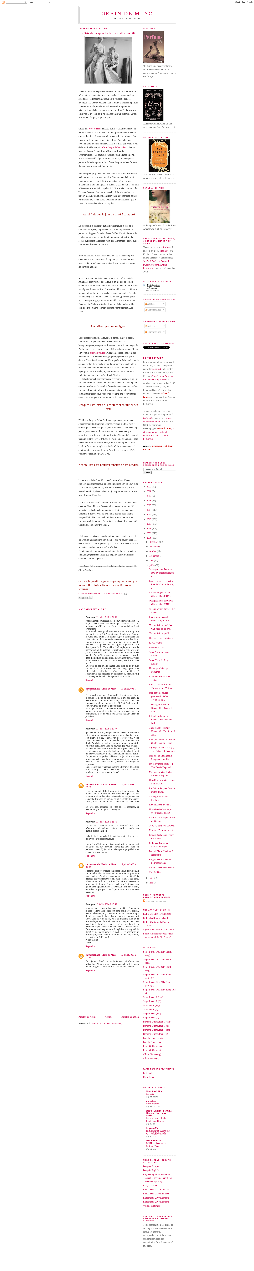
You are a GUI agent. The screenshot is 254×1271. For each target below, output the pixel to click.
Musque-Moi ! (153, 1128)
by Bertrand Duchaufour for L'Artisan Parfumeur (156, 265)
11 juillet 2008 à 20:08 (106, 617)
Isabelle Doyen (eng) (153, 1038)
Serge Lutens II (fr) (152, 1001)
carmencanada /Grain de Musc (101, 688)
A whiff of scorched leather (161, 867)
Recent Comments (152, 901)
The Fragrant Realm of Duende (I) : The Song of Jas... (162, 731)
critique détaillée (97, 353)
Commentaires (154, 309)
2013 (149, 514)
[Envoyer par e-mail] (79, 597)
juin (151, 878)
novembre (154, 546)
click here (166, 247)
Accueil (108, 1017)
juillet (152, 565)
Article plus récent (86, 1017)
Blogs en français (151, 1166)
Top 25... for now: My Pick (161, 825)
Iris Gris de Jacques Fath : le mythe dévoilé (106, 33)
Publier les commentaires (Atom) (107, 1023)
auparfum (151, 1101)
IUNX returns (155, 642)
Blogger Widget (162, 901)
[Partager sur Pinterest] (91, 597)
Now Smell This (154, 1091)
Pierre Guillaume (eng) (153, 1046)
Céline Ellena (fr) (151, 1058)
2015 (149, 505)
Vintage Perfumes (151, 1206)
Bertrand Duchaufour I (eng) (156, 1030)
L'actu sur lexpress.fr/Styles (152, 289)
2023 (149, 486)
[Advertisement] (127, 1264)
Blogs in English (151, 1170)
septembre (154, 556)
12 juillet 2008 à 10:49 (106, 904)
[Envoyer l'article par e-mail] (125, 594)
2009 (149, 533)
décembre (154, 542)
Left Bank (148, 1073)
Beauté (153, 288)
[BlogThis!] (82, 597)
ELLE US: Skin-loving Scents (157, 914)
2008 (149, 538)
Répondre (90, 680)
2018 (149, 491)
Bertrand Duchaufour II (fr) (156, 1026)
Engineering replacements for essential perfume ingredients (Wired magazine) (157, 1178)
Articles (150, 304)
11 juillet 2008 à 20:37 (106, 728)
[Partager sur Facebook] (88, 597)
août (151, 560)
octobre (153, 551)
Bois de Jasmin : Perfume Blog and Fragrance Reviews (159, 1113)
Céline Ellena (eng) (152, 1054)
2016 (149, 500)
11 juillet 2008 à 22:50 (106, 821)
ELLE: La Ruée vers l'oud (155, 918)
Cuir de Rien (155, 872)
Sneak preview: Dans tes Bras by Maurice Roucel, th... (161, 573)
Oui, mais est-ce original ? (161, 638)
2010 (149, 528)
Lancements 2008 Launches (156, 1201)
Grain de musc (127, 13)
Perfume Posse (153, 1140)
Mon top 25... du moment (161, 830)
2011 (149, 524)
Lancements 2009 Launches (156, 1197)
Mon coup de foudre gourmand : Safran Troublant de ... (158, 696)
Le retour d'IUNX (157, 647)
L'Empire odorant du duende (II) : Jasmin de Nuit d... (160, 719)
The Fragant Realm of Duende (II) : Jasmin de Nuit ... (161, 708)
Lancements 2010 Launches (156, 1193)
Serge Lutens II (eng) (153, 997)
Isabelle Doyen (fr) (152, 1042)
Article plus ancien (130, 1017)
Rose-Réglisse (152, 1103)
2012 (149, 519)
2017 (149, 496)
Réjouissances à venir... (160, 804)
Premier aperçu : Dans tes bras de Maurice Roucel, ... (161, 584)
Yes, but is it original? (159, 633)
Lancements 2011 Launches (156, 1189)
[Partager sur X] (85, 597)
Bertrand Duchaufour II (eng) (157, 1021)
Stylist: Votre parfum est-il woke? (158, 929)
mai (151, 882)
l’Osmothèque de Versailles (114, 147)
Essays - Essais (150, 1185)
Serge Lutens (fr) (151, 1017)
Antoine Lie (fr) (150, 1009)
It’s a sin (150, 1094)
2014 (149, 510)
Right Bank (148, 1077)
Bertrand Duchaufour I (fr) (155, 1034)
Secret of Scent (94, 128)
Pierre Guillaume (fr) (152, 1050)
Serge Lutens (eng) (152, 1013)
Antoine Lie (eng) (151, 1005)
